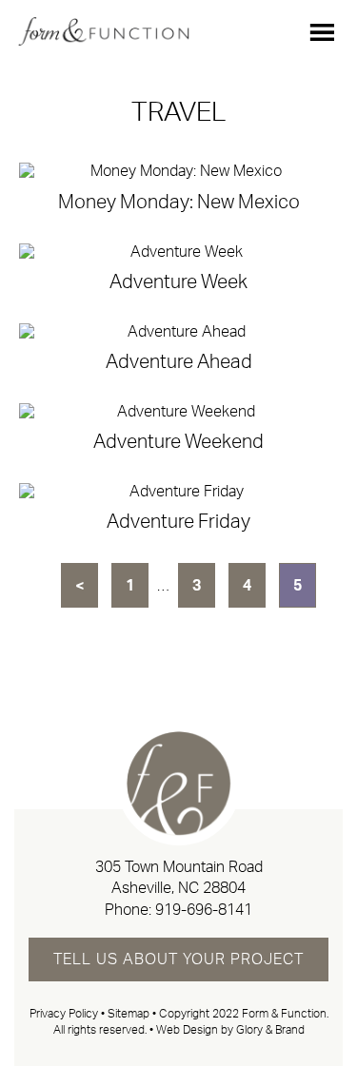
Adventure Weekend (178, 442)
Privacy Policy (64, 1013)
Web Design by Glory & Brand (230, 1030)
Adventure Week (178, 282)
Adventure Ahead (179, 362)
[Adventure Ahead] (178, 332)
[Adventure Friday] (178, 492)
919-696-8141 (203, 910)
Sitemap (128, 1013)
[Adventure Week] (178, 252)
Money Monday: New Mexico (179, 202)
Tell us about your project (178, 959)
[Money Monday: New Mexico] (178, 172)
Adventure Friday (178, 522)
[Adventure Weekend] (178, 412)
